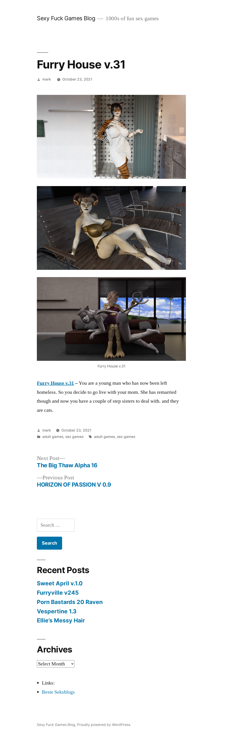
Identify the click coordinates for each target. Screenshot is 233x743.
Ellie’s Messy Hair (61, 620)
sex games (74, 437)
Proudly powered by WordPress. (104, 725)
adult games (52, 437)
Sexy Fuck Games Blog (66, 18)
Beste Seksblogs (58, 692)
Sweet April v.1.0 (60, 583)
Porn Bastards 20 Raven (70, 602)
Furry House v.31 (55, 383)
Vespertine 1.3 (56, 611)
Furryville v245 (58, 592)
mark (46, 79)
